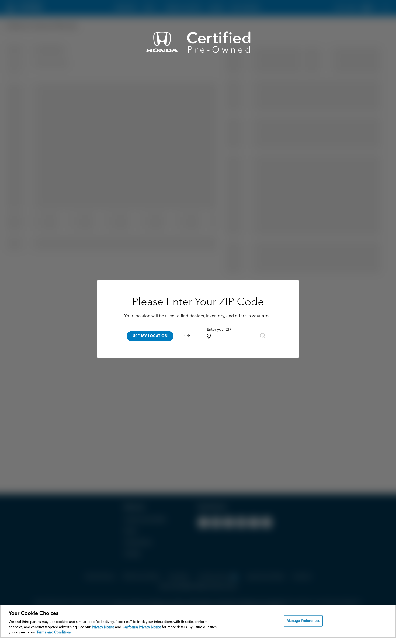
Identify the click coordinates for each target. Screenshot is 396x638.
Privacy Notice (103, 627)
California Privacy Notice (142, 627)
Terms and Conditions (54, 632)
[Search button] (262, 336)
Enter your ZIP (219, 330)
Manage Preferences (303, 621)
